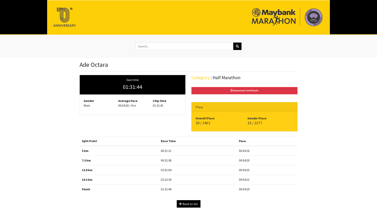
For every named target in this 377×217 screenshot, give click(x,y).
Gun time (132, 80)
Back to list (190, 204)
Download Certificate (245, 90)
